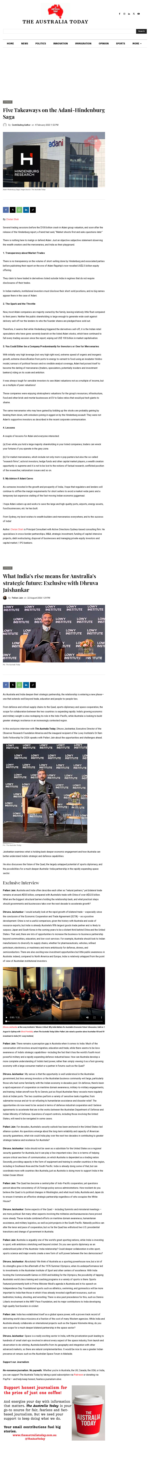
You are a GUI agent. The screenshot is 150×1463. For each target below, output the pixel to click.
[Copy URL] (33, 210)
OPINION (7, 102)
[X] (133, 13)
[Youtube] (138, 13)
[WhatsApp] (19, 210)
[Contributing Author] (5, 125)
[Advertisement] (75, 78)
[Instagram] (124, 13)
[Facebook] (119, 13)
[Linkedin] (129, 13)
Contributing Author (21, 125)
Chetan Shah (12, 219)
